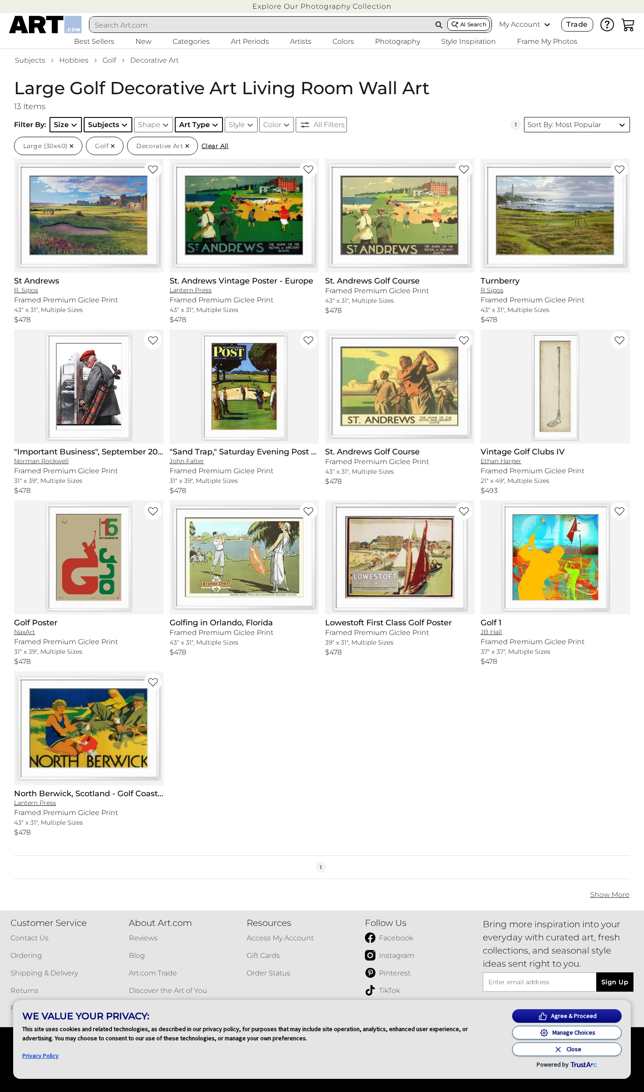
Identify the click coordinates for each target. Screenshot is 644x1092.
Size (61, 125)
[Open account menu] (547, 24)
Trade (576, 24)
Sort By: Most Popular (564, 125)
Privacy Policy (40, 1056)
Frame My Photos (547, 41)
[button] (322, 6)
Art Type (194, 125)
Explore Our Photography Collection (322, 6)
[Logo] (45, 24)
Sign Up (615, 982)
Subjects (30, 60)
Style (237, 125)
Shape (149, 125)
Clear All (215, 146)
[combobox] (260, 25)
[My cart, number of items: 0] (628, 25)
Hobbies (73, 60)
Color (272, 125)
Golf (109, 60)
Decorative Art (154, 60)
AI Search (473, 24)
